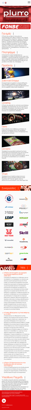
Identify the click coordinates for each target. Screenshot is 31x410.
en (6, 3)
